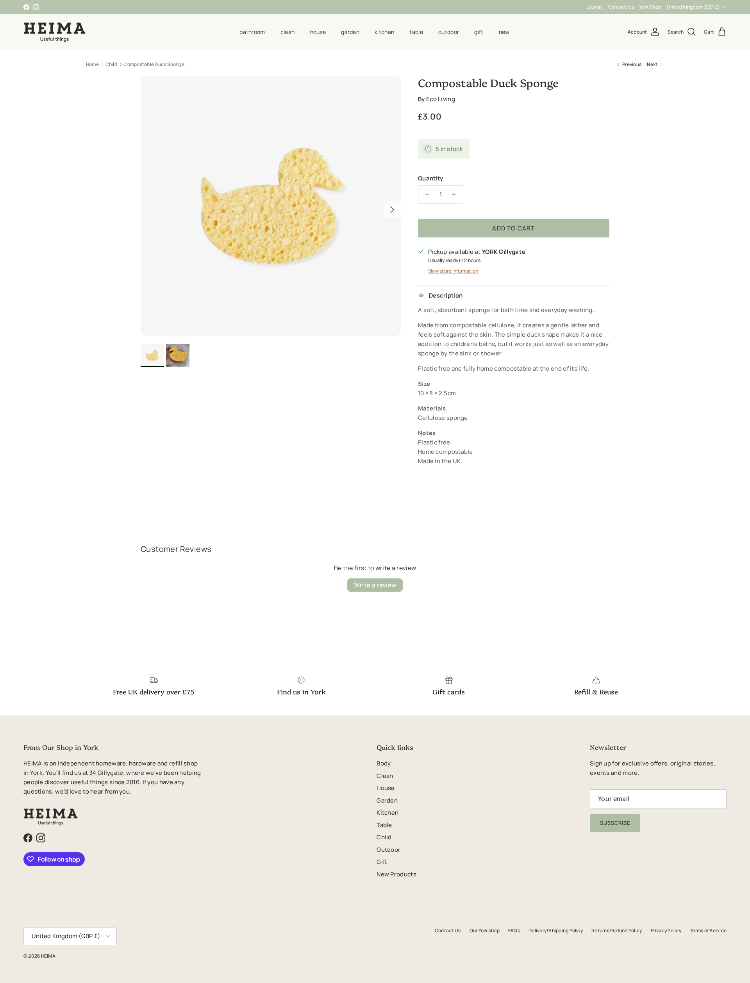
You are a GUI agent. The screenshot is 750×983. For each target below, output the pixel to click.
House (318, 32)
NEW (504, 32)
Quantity (430, 178)
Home (92, 64)
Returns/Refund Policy (616, 930)
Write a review (375, 585)
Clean (287, 32)
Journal (594, 7)
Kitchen (384, 32)
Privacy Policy (666, 930)
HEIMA (48, 956)
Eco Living (440, 99)
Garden (350, 32)
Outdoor (448, 32)
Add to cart (513, 228)
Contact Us (621, 7)
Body (384, 763)
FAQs (514, 930)
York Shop (650, 7)
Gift (478, 32)
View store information (453, 271)
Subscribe (615, 822)
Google (381, 7)
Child (111, 64)
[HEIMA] (54, 32)
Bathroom (252, 32)
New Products (396, 874)
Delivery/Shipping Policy (556, 930)
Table (416, 32)
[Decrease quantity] (425, 194)
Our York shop (485, 930)
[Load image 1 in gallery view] (271, 206)
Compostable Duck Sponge (153, 64)
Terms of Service (708, 930)
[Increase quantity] (456, 194)
